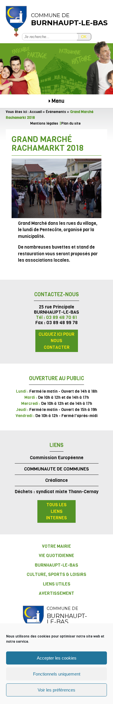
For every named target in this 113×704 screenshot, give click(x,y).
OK (84, 37)
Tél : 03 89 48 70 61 (56, 317)
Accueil (36, 111)
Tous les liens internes (56, 511)
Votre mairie (56, 546)
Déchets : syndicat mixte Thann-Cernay (57, 492)
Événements (56, 111)
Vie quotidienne (56, 555)
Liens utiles (56, 584)
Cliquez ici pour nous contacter (56, 340)
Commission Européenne (56, 458)
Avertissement (56, 593)
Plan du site (71, 123)
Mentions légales (44, 123)
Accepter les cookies (56, 657)
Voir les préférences (56, 689)
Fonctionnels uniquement (56, 673)
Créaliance (56, 480)
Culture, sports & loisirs (56, 574)
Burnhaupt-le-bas (56, 565)
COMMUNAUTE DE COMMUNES (56, 469)
